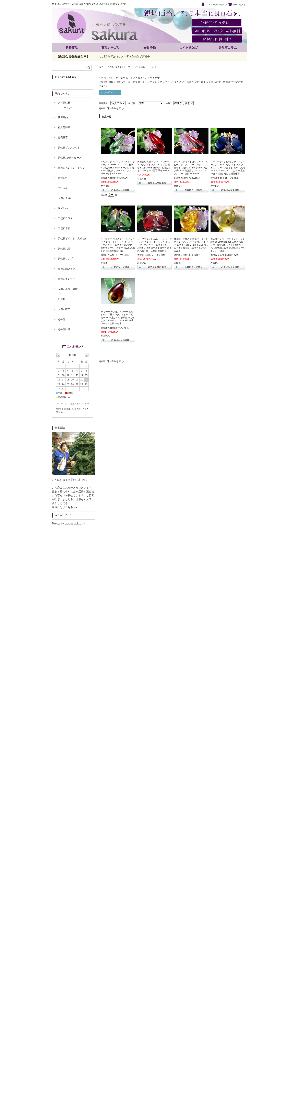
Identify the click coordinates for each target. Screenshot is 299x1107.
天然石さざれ (65, 198)
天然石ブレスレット (69, 147)
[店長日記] (73, 473)
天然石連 (63, 177)
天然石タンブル (66, 258)
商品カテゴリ (110, 47)
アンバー (69, 108)
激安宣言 (63, 137)
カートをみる (239, 4)
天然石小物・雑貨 (67, 289)
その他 (61, 319)
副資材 (61, 299)
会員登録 (150, 47)
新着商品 (71, 47)
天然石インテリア (67, 278)
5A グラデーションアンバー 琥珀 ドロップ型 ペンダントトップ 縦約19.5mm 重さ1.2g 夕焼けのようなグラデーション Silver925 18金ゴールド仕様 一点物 (117, 317)
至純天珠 (63, 188)
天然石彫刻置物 (66, 268)
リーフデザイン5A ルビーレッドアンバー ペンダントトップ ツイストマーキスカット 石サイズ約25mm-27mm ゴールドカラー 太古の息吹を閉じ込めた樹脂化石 (154, 245)
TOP (101, 67)
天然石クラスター (67, 218)
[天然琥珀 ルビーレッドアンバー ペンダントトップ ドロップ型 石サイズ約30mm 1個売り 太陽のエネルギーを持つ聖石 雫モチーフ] (154, 152)
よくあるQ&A (189, 47)
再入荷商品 (64, 127)
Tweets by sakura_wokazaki (68, 523)
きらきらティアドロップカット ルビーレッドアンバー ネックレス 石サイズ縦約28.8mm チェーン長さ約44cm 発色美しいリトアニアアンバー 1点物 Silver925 (191, 167)
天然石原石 (64, 228)
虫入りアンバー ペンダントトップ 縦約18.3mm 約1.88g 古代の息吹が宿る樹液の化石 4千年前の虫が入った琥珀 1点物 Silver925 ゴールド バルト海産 (228, 245)
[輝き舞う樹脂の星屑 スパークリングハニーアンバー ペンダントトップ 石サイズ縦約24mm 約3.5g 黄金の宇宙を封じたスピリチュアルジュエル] (191, 229)
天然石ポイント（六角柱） (72, 238)
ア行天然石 (140, 67)
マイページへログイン (217, 4)
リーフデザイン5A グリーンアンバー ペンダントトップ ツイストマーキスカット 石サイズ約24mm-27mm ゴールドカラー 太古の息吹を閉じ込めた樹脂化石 (118, 245)
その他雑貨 (64, 329)
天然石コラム (228, 47)
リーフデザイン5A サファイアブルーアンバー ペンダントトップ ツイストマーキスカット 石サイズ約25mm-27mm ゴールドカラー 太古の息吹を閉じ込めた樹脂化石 (228, 167)
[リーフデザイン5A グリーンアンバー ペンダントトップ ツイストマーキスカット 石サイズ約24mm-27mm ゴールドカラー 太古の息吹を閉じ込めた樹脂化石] (118, 229)
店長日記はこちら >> (64, 507)
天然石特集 (64, 309)
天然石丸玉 (64, 248)
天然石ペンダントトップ (119, 67)
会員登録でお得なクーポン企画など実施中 (125, 56)
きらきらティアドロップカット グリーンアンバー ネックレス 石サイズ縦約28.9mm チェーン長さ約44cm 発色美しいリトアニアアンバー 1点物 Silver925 (118, 167)
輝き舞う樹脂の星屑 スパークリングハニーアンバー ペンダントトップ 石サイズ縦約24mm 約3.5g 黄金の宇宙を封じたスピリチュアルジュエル (191, 245)
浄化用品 (63, 208)
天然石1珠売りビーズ (69, 157)
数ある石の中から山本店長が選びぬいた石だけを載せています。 (90, 3)
